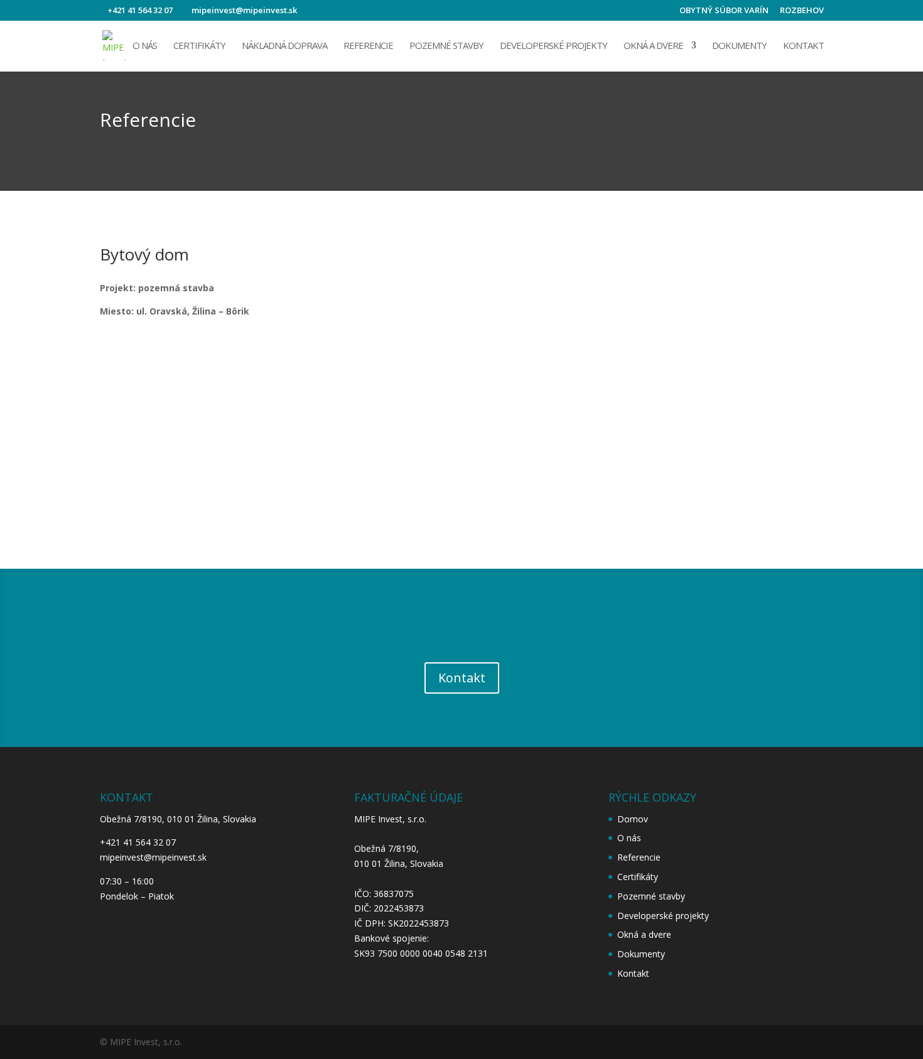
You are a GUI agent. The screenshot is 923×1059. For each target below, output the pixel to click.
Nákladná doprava (284, 46)
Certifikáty (199, 46)
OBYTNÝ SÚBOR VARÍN (724, 11)
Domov (632, 819)
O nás (144, 46)
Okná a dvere (653, 46)
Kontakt (803, 46)
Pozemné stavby (446, 46)
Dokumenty (739, 46)
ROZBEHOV (802, 11)
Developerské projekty (553, 46)
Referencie (368, 46)
